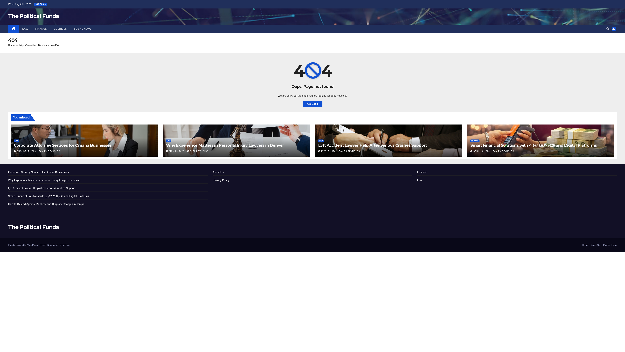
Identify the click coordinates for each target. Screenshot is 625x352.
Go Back (312, 104)
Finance (41, 28)
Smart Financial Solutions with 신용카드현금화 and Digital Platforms (533, 145)
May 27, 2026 (328, 151)
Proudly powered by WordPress (23, 245)
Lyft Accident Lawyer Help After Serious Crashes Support (372, 145)
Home (11, 45)
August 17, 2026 (26, 151)
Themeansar (64, 245)
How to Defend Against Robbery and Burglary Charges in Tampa (46, 204)
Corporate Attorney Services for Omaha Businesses (62, 145)
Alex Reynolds (51, 151)
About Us (218, 172)
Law (25, 28)
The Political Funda (33, 16)
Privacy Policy (221, 180)
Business (60, 28)
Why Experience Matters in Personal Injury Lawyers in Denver (225, 145)
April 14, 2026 (481, 151)
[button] (607, 28)
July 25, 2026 (177, 151)
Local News (83, 28)
